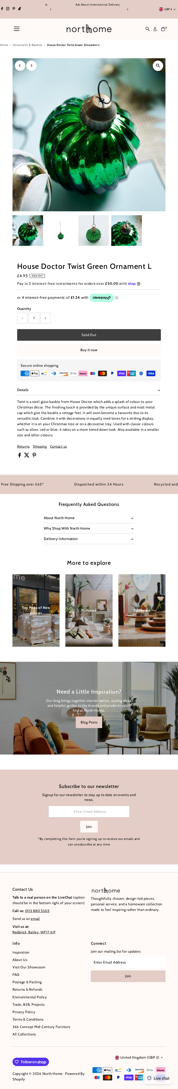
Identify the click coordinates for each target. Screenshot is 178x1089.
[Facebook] (2, 9)
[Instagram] (7, 9)
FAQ (16, 975)
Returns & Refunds (27, 989)
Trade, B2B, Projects (29, 1004)
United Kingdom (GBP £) (140, 1057)
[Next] (127, 9)
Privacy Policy (24, 1012)
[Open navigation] (17, 29)
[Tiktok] (19, 9)
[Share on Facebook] (20, 456)
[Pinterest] (13, 9)
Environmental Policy (30, 997)
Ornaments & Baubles (27, 45)
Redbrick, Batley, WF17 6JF (34, 932)
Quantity (24, 309)
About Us (20, 960)
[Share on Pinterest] (34, 456)
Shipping (40, 446)
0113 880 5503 (37, 911)
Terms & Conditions (28, 1019)
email (35, 919)
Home (4, 45)
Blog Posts (89, 722)
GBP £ (168, 9)
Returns (23, 446)
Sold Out (89, 335)
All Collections (24, 1034)
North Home (52, 1074)
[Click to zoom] (158, 66)
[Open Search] (148, 29)
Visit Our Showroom (29, 967)
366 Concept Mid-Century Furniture (41, 1027)
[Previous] (50, 9)
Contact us (58, 446)
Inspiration (21, 952)
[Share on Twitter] (27, 456)
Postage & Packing (27, 982)
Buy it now (89, 350)
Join (89, 827)
